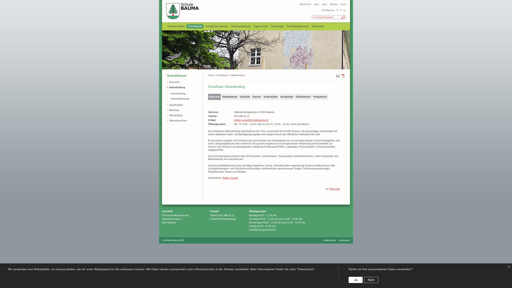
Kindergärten (271, 96)
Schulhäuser (195, 26)
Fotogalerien (320, 96)
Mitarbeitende (229, 96)
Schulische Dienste (216, 26)
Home (343, 4)
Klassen (256, 96)
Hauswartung (178, 93)
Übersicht (174, 82)
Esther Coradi (230, 178)
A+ (344, 10)
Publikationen (303, 96)
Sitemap (334, 4)
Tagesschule (260, 26)
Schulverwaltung (240, 26)
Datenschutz (330, 240)
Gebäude (245, 96)
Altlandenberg (177, 87)
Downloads (277, 26)
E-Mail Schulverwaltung (223, 219)
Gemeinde (318, 26)
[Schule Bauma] (182, 18)
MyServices (305, 4)
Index (324, 4)
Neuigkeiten (286, 96)
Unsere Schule (176, 26)
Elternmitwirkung (180, 98)
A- (338, 10)
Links (316, 4)
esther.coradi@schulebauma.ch (251, 120)
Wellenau (174, 110)
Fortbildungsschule (298, 26)
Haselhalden (176, 105)
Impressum (344, 240)
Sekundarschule (178, 120)
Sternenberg (176, 115)
